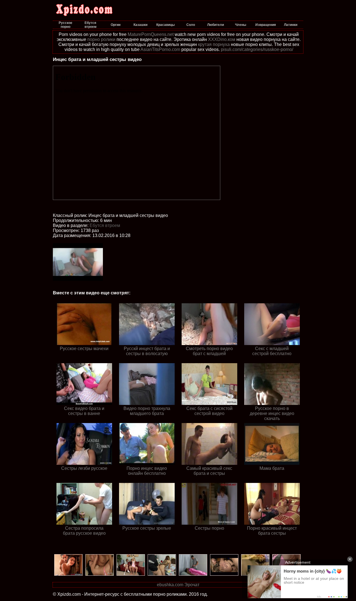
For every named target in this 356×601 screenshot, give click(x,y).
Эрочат (191, 584)
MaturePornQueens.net (151, 34)
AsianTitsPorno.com (160, 49)
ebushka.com (170, 584)
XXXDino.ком (221, 39)
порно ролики (101, 39)
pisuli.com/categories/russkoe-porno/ (257, 49)
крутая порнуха (214, 44)
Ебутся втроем (105, 225)
